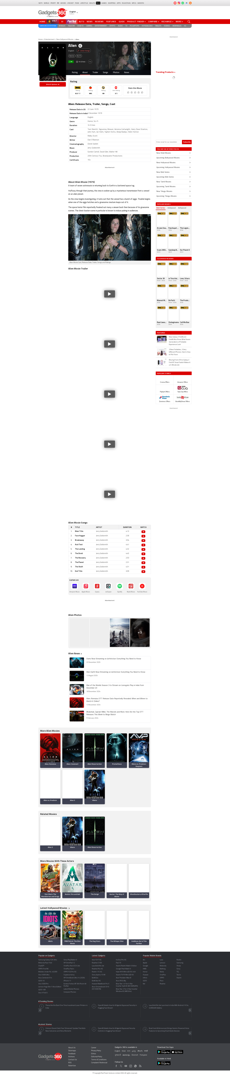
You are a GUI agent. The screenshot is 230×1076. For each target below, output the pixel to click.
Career (93, 1048)
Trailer (95, 73)
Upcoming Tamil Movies (165, 187)
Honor (145, 972)
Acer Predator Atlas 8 (123, 978)
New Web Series (163, 172)
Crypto (112, 26)
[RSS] (190, 3)
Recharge (166, 21)
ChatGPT (41, 966)
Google (145, 966)
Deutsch (135, 1055)
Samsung (180, 963)
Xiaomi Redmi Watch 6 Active (126, 966)
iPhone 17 (67, 981)
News (89, 21)
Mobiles (62, 26)
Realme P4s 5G (97, 969)
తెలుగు (140, 1051)
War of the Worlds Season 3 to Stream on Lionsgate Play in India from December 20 (115, 686)
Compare (152, 21)
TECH (98, 3)
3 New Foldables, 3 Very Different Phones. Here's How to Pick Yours (179, 352)
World (46, 3)
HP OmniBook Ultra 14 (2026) (74, 978)
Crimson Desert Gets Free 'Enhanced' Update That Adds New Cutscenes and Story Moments (66, 1029)
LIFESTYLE (84, 3)
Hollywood (172, 208)
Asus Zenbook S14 (45, 978)
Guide (122, 21)
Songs (105, 73)
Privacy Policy (96, 1051)
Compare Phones (70, 992)
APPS (119, 3)
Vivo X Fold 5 (43, 993)
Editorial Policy (96, 1057)
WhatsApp (135, 1066)
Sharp (179, 966)
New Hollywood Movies (65, 39)
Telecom (71, 26)
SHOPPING (111, 3)
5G (185, 26)
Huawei (145, 975)
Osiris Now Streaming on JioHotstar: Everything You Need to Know (113, 659)
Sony (178, 969)
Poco (161, 981)
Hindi (124, 1051)
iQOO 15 (41, 981)
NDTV (41, 3)
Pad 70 (118, 963)
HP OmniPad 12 (69, 963)
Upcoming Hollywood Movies (168, 167)
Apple (145, 963)
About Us (71, 1048)
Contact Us (72, 1060)
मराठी (146, 1051)
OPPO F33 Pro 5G (70, 972)
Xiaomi (179, 978)
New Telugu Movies (164, 191)
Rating (75, 73)
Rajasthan (126, 3)
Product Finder (135, 21)
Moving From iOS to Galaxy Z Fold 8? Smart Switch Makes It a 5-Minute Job (179, 362)
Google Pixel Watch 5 (123, 969)
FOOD (77, 3)
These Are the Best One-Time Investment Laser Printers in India (67, 1006)
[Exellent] (135, 93)
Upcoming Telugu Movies (166, 196)
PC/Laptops (134, 26)
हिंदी (58, 3)
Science (167, 26)
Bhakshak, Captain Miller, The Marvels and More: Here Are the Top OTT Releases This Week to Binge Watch (114, 713)
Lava (161, 960)
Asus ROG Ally (121, 981)
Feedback (71, 1054)
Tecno (179, 975)
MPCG (134, 3)
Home (42, 21)
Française (143, 1055)
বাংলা (128, 1051)
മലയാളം (126, 1055)
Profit (53, 3)
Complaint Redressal (99, 1063)
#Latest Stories (45, 1024)
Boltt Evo (95, 978)
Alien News (74, 653)
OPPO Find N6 (43, 969)
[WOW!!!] (142, 93)
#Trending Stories (45, 1001)
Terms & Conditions (98, 1060)
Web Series (160, 208)
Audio (120, 26)
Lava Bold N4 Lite (98, 966)
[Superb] (139, 93)
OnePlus (163, 975)
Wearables (176, 26)
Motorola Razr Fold (45, 963)
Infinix (145, 978)
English (117, 1051)
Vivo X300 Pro (43, 984)
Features (111, 21)
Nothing (162, 969)
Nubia (162, 972)
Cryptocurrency (69, 975)
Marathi (141, 3)
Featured (161, 333)
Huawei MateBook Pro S (100, 984)
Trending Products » (165, 72)
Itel (144, 984)
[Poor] (128, 93)
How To (80, 26)
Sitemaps (72, 1051)
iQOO (145, 981)
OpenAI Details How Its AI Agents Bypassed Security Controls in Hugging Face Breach (116, 1029)
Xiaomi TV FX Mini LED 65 (125, 975)
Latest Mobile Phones (71, 989)
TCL (178, 972)
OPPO (162, 978)
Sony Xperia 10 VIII (98, 975)
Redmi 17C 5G (97, 972)
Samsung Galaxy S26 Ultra (47, 960)
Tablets (158, 26)
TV (126, 26)
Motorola (163, 966)
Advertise (72, 1066)
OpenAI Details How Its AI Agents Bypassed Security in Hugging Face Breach (117, 1006)
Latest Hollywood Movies (54, 908)
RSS (70, 1063)
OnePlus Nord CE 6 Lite (72, 966)
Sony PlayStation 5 (70, 960)
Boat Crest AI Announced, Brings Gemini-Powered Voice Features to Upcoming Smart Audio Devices (169, 1029)
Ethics (93, 1054)
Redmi (179, 960)
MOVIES (63, 3)
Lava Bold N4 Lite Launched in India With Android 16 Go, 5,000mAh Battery (169, 1006)
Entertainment (101, 26)
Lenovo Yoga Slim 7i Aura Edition (49, 987)
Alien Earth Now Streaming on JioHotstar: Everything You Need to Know (115, 672)
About (85, 73)
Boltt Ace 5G (96, 981)
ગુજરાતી (118, 1055)
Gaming (89, 26)
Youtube (125, 1066)
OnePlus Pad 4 (69, 969)
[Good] (132, 93)
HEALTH (92, 3)
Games (104, 3)
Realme (162, 984)
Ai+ (144, 960)
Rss (140, 1066)
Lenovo (162, 963)
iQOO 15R (42, 990)
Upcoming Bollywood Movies (168, 158)
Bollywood (182, 208)
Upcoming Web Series (165, 177)
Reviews (99, 21)
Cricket (70, 3)
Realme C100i (97, 963)
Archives (71, 1057)
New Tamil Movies (163, 182)
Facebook (116, 1066)
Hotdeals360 (147, 26)
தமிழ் (134, 1051)
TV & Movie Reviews (165, 258)
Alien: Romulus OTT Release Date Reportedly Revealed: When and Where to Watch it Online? (117, 700)
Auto (81, 21)
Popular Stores (164, 373)
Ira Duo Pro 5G (121, 960)
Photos (116, 73)
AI (62, 21)
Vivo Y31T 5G (96, 960)
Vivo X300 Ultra (43, 975)
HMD (144, 969)
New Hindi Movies (163, 153)
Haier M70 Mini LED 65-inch (126, 972)
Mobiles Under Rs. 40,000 (47, 972)
